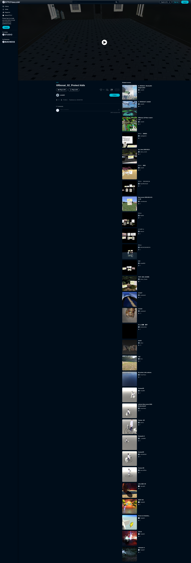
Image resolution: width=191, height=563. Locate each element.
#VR (57, 82)
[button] (101, 89)
